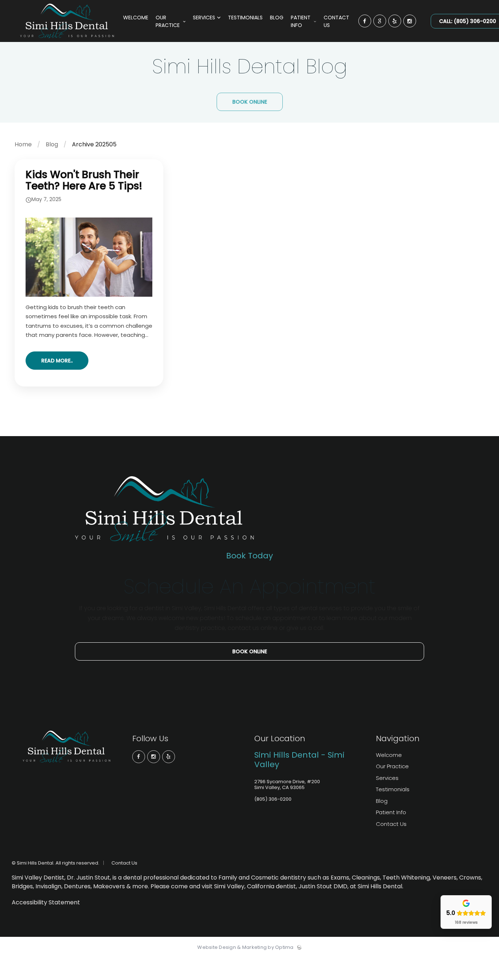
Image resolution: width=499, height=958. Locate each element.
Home (23, 144)
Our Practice (392, 766)
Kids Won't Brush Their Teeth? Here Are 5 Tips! (84, 180)
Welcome (389, 755)
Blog (52, 144)
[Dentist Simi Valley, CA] (67, 40)
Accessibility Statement (46, 902)
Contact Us (391, 824)
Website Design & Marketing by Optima (245, 947)
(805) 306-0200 (273, 799)
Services (387, 778)
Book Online (249, 101)
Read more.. (57, 360)
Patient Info (391, 812)
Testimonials (393, 789)
